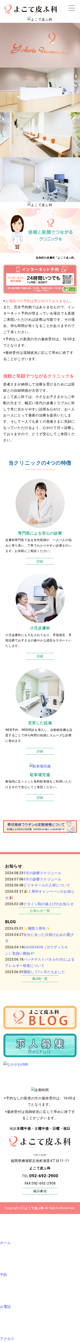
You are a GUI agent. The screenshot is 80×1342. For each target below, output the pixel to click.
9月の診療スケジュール (42, 873)
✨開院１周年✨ (36, 928)
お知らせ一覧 (40, 911)
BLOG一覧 (40, 979)
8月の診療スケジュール (42, 879)
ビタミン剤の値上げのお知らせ (48, 904)
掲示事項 (40, 1191)
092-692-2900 (43, 1175)
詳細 (40, 561)
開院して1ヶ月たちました (44, 972)
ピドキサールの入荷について (46, 885)
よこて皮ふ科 (34, 1208)
